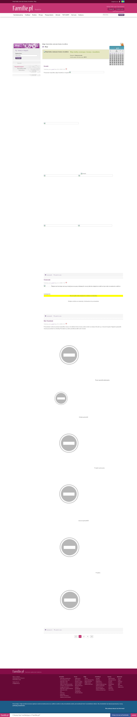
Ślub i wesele (78, 684)
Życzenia (120, 685)
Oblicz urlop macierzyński (66, 684)
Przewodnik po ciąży (65, 679)
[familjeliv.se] (122, 1)
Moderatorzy (99, 682)
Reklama (98, 679)
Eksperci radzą (78, 681)
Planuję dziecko (49, 15)
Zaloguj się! (111, 9)
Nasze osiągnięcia (100, 688)
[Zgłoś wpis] (66, 69)
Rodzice (34, 15)
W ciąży (41, 15)
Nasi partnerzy (99, 687)
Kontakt (98, 678)
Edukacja (62, 692)
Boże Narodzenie (48, 321)
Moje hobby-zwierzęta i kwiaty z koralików (85, 52)
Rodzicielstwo (22, 70)
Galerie (120, 682)
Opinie (86, 678)
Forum (119, 678)
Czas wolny (111, 690)
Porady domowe (79, 692)
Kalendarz (62, 694)
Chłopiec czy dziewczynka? (66, 685)
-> (91, 636)
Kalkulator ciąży (64, 682)
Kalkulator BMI (63, 690)
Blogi (43, 44)
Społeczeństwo (88, 681)
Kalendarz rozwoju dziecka (66, 688)
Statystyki (19, 63)
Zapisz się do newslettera (118, 11)
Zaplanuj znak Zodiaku (65, 697)
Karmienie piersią (18, 15)
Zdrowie (58, 15)
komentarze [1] (49, 629)
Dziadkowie (78, 688)
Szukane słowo (18, 53)
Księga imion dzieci (64, 687)
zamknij (134, 715)
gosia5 (117, 48)
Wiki (119, 684)
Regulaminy (99, 681)
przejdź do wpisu (58, 275)
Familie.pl (27, 15)
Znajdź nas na (114, 1)
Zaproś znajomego (100, 685)
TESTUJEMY (65, 15)
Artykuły (120, 681)
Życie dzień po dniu (21, 68)
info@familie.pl (16, 683)
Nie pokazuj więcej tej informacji (114, 708)
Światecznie (47, 280)
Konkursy (81, 15)
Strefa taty (77, 690)
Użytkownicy (78, 691)
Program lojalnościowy (101, 684)
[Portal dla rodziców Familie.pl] (23, 11)
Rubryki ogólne (78, 682)
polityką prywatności (19, 705)
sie (117, 51)
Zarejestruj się (119, 9)
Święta (110, 685)
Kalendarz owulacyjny (65, 678)
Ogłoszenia (78, 678)
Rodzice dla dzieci (64, 695)
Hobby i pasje (88, 682)
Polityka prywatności (101, 690)
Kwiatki (46, 66)
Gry (61, 691)
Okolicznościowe (89, 684)
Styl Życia (110, 688)
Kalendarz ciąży (64, 681)
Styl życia (73, 15)
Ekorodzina (77, 679)
